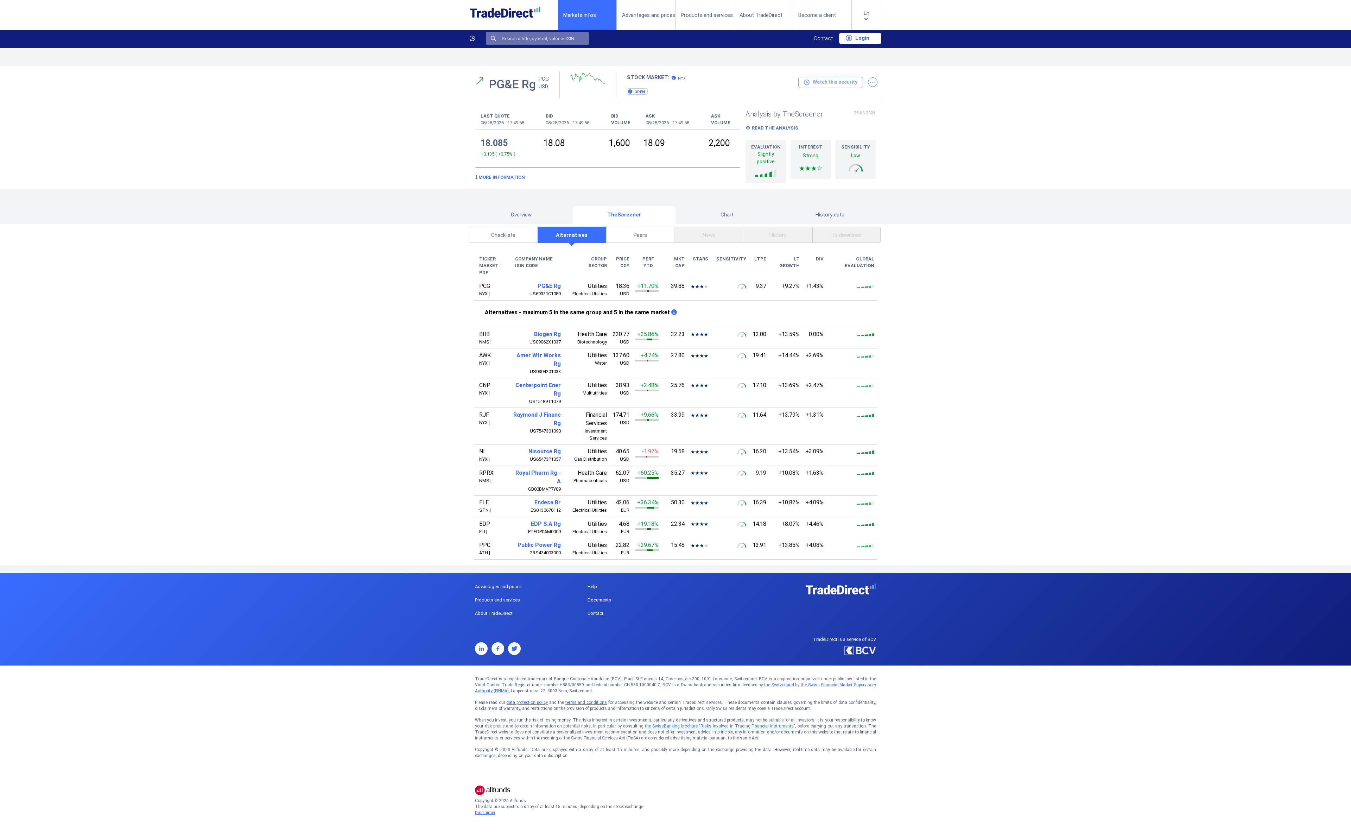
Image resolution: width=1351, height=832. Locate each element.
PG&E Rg (549, 286)
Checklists (503, 235)
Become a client (817, 15)
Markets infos (579, 15)
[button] (866, 21)
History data (830, 215)
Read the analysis (775, 128)
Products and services (707, 15)
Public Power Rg (539, 545)
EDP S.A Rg (546, 524)
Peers (640, 235)
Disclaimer (485, 812)
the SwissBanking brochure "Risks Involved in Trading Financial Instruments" (720, 726)
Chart (727, 215)
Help (592, 586)
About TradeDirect (761, 15)
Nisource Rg (544, 451)
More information (501, 177)
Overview (521, 215)
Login (861, 38)
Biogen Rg (547, 334)
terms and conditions (586, 702)
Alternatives (572, 235)
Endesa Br (547, 502)
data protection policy (527, 702)
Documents (599, 600)
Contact (823, 38)
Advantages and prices (648, 15)
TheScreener (624, 215)
